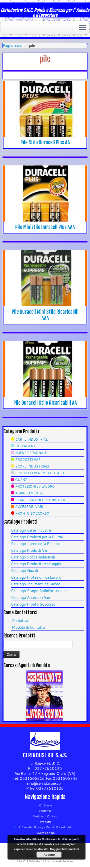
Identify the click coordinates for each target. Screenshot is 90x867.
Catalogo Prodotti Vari (29, 550)
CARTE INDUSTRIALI (31, 439)
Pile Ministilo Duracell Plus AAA (45, 227)
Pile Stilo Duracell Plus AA (45, 142)
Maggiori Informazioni (64, 849)
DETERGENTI (25, 446)
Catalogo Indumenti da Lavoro (35, 584)
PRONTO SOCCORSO (32, 513)
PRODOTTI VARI (28, 459)
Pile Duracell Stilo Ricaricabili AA (45, 403)
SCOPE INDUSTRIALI (32, 466)
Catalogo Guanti (24, 570)
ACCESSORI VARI (29, 506)
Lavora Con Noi (46, 833)
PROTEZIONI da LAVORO (35, 486)
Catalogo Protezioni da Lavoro (36, 577)
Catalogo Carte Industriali (32, 530)
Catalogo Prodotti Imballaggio (36, 563)
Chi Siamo (45, 805)
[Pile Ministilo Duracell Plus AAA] (45, 193)
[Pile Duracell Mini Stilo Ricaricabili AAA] (45, 278)
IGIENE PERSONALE (31, 453)
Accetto (49, 854)
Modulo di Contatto (28, 627)
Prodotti (45, 822)
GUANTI (21, 479)
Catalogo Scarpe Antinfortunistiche (40, 590)
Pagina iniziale (14, 45)
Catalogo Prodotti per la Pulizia (37, 537)
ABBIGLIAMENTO (29, 493)
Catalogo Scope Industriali (33, 557)
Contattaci (20, 620)
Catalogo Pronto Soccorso (33, 604)
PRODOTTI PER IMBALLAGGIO (39, 473)
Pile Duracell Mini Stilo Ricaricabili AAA (45, 315)
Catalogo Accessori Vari (30, 597)
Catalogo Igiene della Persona (35, 543)
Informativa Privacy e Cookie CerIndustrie (45, 827)
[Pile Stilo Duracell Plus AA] (45, 109)
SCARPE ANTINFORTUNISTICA (40, 500)
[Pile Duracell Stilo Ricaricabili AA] (45, 369)
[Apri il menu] (82, 27)
